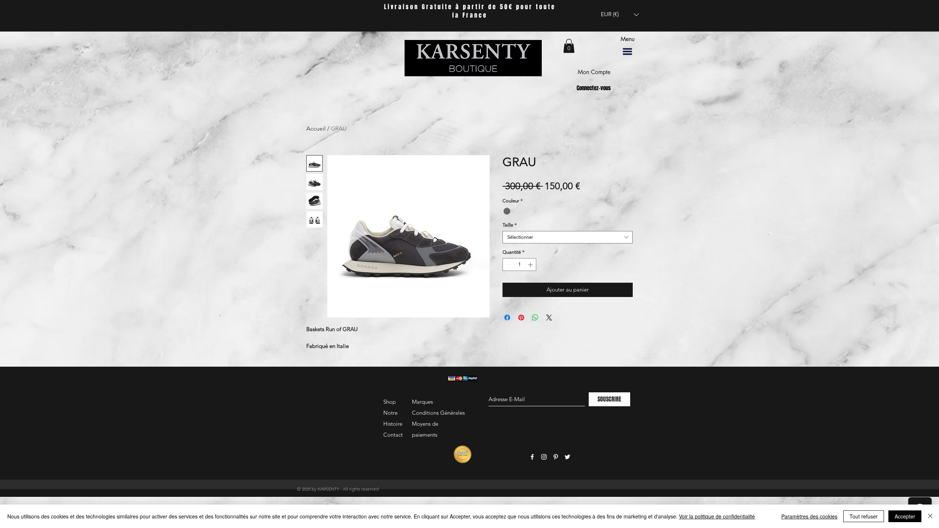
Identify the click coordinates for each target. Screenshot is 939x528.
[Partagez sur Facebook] (507, 317)
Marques (422, 401)
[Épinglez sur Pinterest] (521, 317)
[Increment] (531, 264)
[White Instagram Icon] (544, 457)
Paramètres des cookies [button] (809, 516)
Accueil (316, 128)
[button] (620, 14)
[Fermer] (930, 516)
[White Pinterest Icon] (555, 457)
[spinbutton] (519, 264)
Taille (510, 225)
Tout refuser (864, 516)
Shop (389, 401)
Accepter (905, 516)
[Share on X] (549, 317)
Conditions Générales (438, 412)
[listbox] (620, 14)
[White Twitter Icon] (567, 457)
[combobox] (568, 237)
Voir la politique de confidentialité (717, 516)
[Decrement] (508, 264)
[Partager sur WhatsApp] (535, 317)
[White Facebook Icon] (532, 457)
